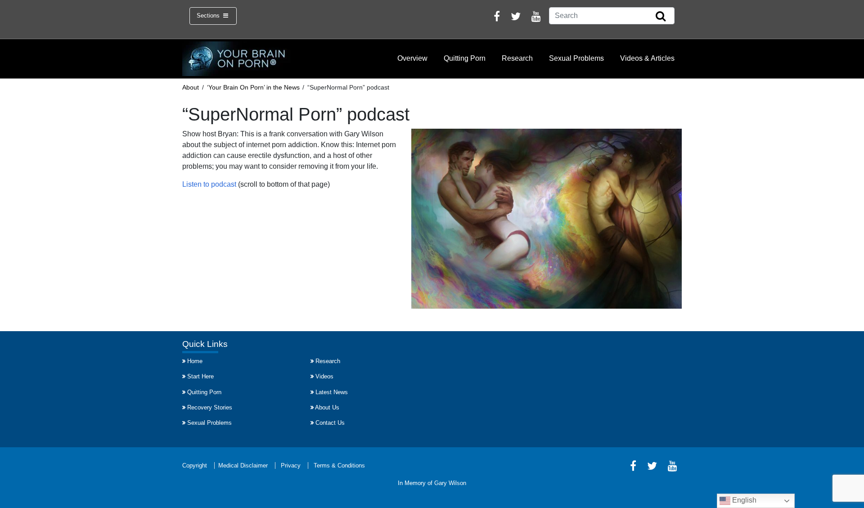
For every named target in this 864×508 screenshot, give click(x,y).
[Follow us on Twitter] (515, 18)
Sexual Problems (576, 58)
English (743, 500)
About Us (327, 407)
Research (517, 58)
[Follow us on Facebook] (496, 18)
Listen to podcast (209, 184)
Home (194, 361)
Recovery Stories (209, 407)
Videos (324, 376)
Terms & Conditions (339, 465)
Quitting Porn (465, 58)
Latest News (331, 392)
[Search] (660, 16)
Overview (412, 58)
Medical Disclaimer (243, 465)
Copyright (194, 465)
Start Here (200, 376)
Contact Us (330, 422)
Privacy (291, 465)
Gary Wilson (450, 483)
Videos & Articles (647, 58)
